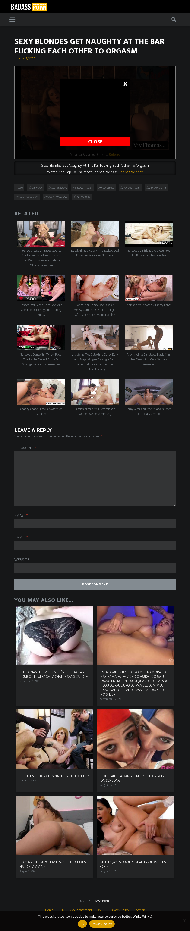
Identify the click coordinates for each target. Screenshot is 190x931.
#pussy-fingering (56, 196)
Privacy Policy (119, 910)
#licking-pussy (130, 187)
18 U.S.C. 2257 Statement (75, 910)
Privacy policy (102, 924)
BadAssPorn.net (131, 172)
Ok (82, 924)
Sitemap (139, 910)
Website (21, 560)
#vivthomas (81, 196)
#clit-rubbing (57, 187)
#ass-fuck (35, 187)
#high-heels (106, 187)
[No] (184, 921)
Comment (25, 448)
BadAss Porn (100, 901)
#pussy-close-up (27, 196)
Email (21, 538)
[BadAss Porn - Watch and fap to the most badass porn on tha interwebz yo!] (29, 6)
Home (49, 910)
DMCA (101, 910)
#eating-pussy (82, 187)
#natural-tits (156, 187)
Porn (19, 187)
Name (21, 516)
